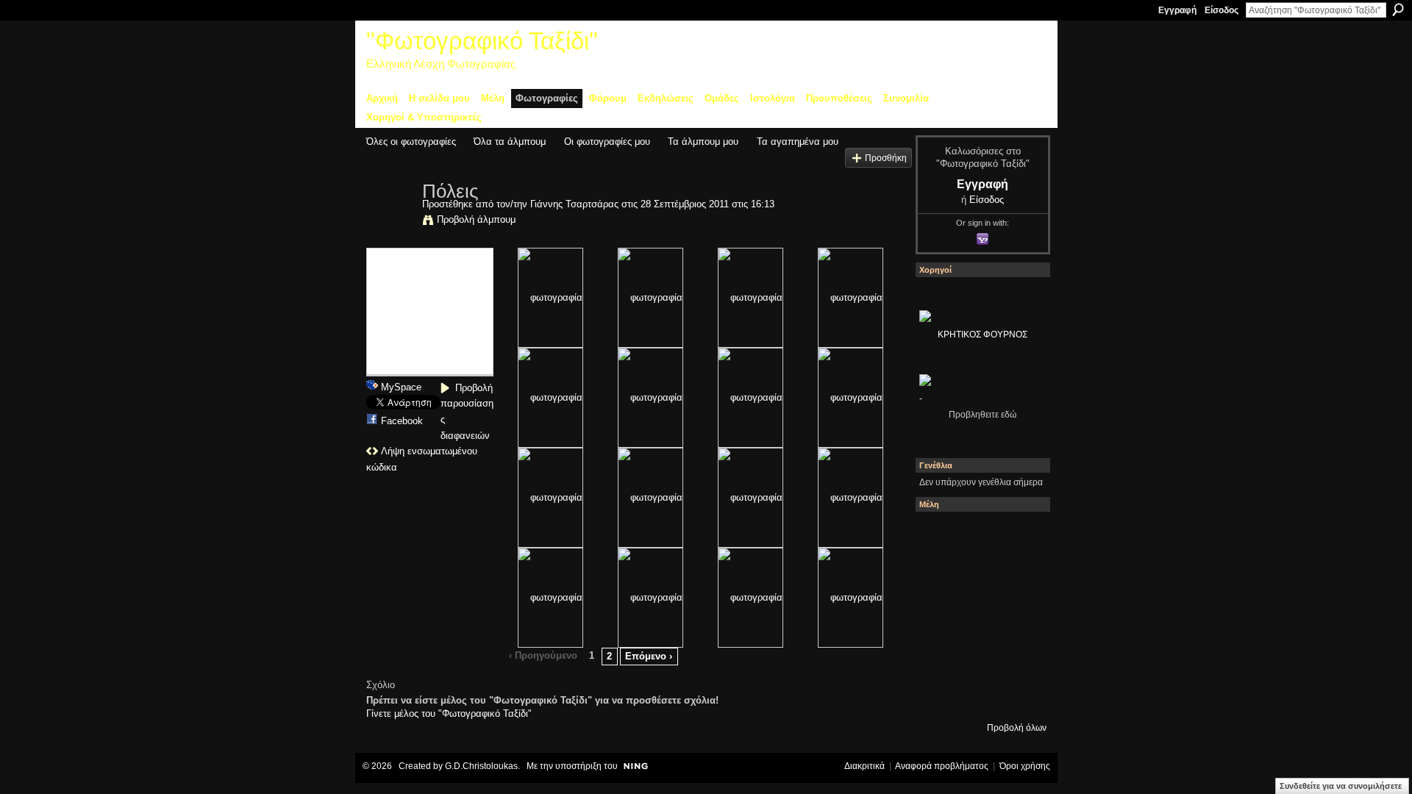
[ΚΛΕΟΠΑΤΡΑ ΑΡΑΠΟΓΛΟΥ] (978, 615)
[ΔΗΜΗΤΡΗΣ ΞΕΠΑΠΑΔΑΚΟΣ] (1018, 575)
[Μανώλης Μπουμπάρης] (939, 655)
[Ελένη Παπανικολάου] (1018, 615)
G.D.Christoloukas (481, 766)
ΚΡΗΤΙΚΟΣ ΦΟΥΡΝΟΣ (982, 334)
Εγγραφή (1177, 10)
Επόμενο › (648, 656)
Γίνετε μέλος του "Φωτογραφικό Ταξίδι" (449, 713)
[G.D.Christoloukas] (1018, 694)
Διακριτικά (864, 766)
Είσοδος (1221, 10)
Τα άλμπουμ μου (703, 141)
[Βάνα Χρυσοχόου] (978, 575)
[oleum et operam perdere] (978, 536)
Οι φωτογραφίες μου (607, 141)
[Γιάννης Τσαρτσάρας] (389, 222)
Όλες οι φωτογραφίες (411, 141)
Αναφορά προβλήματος (941, 766)
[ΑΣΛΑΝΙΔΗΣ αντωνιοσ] (939, 615)
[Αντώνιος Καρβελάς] (978, 694)
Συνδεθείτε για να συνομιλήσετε (1341, 786)
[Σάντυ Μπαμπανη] (1018, 655)
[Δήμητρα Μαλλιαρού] (1018, 536)
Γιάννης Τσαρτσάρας (574, 204)
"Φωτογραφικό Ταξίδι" (482, 40)
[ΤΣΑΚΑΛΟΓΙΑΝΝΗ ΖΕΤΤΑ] (939, 694)
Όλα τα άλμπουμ (510, 141)
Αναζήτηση (1398, 9)
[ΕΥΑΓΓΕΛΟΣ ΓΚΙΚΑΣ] (978, 655)
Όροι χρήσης (1024, 766)
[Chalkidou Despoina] (939, 575)
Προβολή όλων (1016, 728)
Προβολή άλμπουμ (476, 219)
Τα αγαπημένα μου (797, 141)
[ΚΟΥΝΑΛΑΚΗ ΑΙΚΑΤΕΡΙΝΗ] (939, 536)
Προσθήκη (886, 157)
